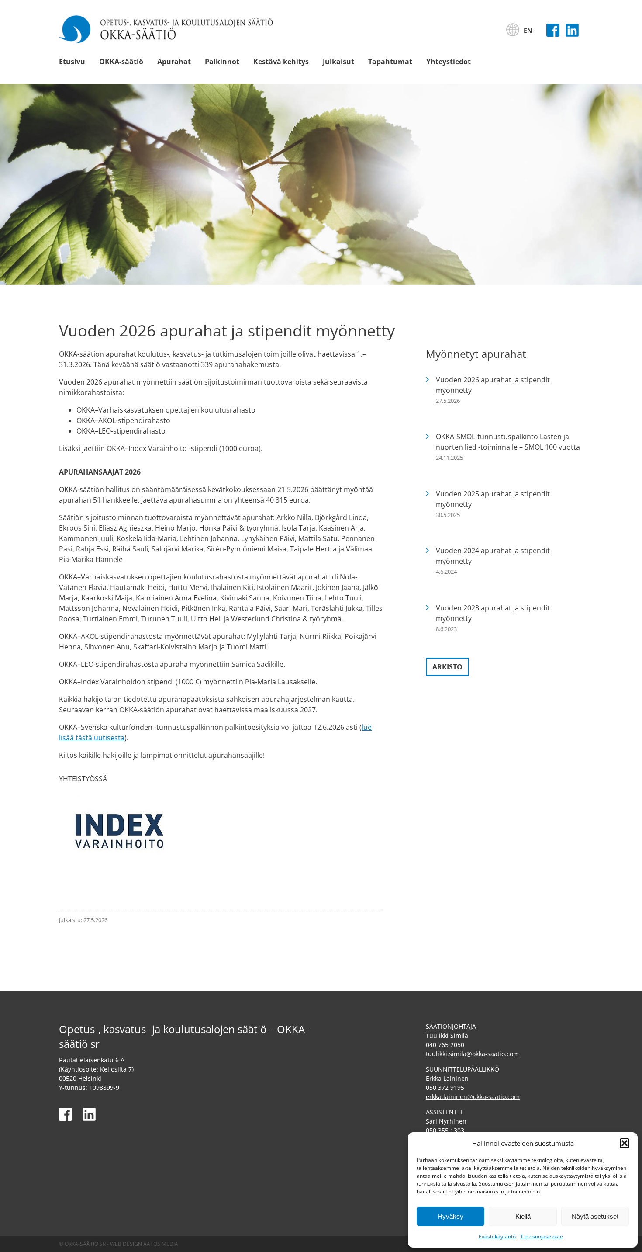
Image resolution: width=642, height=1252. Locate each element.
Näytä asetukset (595, 1216)
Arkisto (447, 667)
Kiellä (523, 1216)
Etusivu (72, 61)
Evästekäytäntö (497, 1236)
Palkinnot (222, 61)
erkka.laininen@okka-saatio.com (473, 1096)
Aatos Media (160, 1244)
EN (528, 30)
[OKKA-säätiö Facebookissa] (555, 34)
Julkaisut (338, 61)
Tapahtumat (390, 61)
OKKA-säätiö (121, 61)
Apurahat (174, 61)
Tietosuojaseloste (541, 1236)
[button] (624, 1143)
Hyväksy (450, 1216)
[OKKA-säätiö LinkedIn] (574, 34)
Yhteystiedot (448, 61)
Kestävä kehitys (281, 61)
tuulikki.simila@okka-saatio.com (472, 1054)
